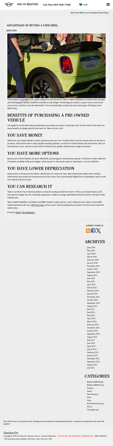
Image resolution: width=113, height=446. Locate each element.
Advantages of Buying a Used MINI (32, 25)
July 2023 (90, 340)
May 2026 (91, 251)
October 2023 (92, 331)
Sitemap (30, 436)
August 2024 (92, 306)
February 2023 (93, 352)
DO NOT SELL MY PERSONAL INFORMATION (75, 436)
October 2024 (92, 300)
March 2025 (92, 288)
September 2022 (93, 362)
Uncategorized (93, 410)
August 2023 (92, 337)
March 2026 (92, 257)
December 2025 (93, 266)
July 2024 (90, 309)
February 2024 (93, 325)
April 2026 (91, 254)
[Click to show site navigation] (108, 5)
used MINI (24, 99)
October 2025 (92, 269)
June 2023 (91, 343)
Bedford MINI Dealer (95, 382)
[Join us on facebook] (93, 230)
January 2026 (92, 263)
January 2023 (92, 355)
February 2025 (93, 291)
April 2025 (91, 285)
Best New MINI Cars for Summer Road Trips (89, 13)
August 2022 (92, 365)
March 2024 (92, 322)
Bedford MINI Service (95, 385)
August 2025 (92, 275)
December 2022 (93, 359)
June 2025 (91, 278)
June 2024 (91, 312)
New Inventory (93, 394)
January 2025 (92, 294)
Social (18, 212)
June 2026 (91, 248)
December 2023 (93, 328)
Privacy (37, 436)
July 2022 (90, 368)
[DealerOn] (11, 433)
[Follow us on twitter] (98, 230)
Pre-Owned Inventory (95, 404)
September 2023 (93, 334)
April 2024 (91, 318)
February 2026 (93, 260)
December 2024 (93, 297)
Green (89, 391)
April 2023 (91, 346)
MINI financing (37, 205)
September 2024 (93, 303)
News (89, 397)
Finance (90, 388)
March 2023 (92, 349)
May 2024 (91, 315)
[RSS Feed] (88, 230)
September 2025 (93, 272)
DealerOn (22, 436)
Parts (89, 400)
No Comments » (28, 212)
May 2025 (91, 281)
